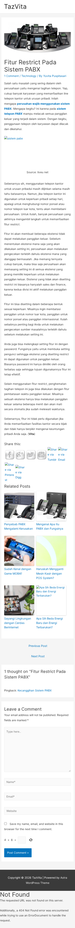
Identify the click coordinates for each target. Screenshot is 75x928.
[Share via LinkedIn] (41, 454)
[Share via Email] (63, 454)
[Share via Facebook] (9, 454)
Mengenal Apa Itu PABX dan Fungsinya (49, 526)
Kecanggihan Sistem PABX (35, 690)
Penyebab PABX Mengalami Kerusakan (18, 526)
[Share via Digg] (20, 472)
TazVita (15, 6)
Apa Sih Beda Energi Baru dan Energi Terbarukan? (49, 623)
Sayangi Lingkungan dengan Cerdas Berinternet (17, 623)
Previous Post (38, 646)
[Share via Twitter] (31, 454)
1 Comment (11, 76)
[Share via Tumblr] (52, 454)
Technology (28, 76)
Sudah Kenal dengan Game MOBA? (17, 571)
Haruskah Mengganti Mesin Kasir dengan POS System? (49, 573)
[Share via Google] (20, 454)
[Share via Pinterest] (9, 472)
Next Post (38, 656)
